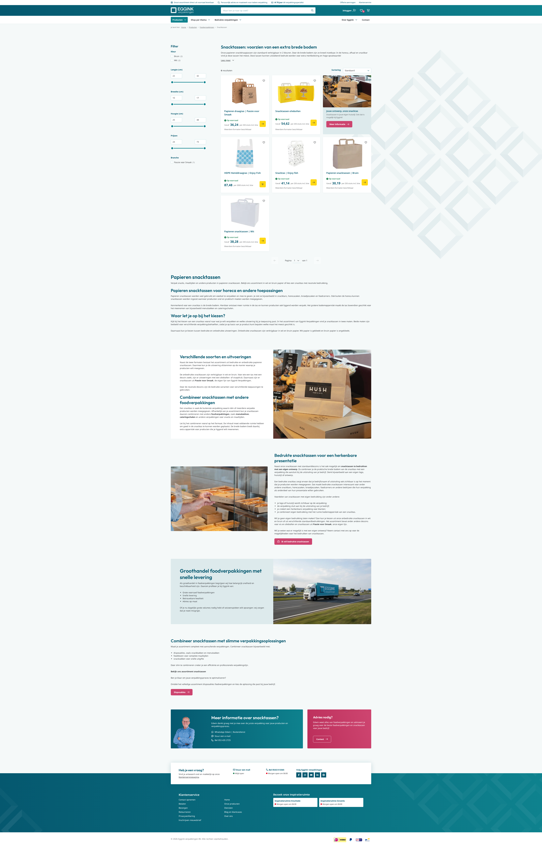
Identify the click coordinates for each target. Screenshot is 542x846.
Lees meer (226, 60)
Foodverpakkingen (207, 27)
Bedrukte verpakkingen (226, 19)
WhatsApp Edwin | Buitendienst (230, 732)
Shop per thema (198, 19)
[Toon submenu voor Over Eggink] (356, 20)
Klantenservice (365, 2)
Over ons (228, 816)
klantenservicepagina (189, 777)
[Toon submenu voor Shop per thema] (209, 20)
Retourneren (185, 812)
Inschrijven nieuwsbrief (190, 820)
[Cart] (368, 10)
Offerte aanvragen (348, 2)
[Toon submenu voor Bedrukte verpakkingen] (240, 20)
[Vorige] (274, 260)
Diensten (228, 808)
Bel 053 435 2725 (223, 740)
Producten (177, 19)
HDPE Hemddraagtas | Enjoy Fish (242, 172)
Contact (366, 19)
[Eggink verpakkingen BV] (182, 10)
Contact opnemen (187, 799)
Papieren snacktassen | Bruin (342, 172)
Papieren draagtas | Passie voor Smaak (241, 113)
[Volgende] (317, 260)
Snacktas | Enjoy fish (286, 172)
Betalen (182, 803)
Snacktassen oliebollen (287, 111)
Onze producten (232, 803)
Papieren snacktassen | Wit (239, 231)
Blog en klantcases (233, 812)
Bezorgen (183, 808)
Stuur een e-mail (222, 736)
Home (183, 27)
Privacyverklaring (187, 816)
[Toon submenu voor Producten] (185, 20)
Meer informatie (337, 124)
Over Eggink (348, 19)
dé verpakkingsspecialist (289, 2)
